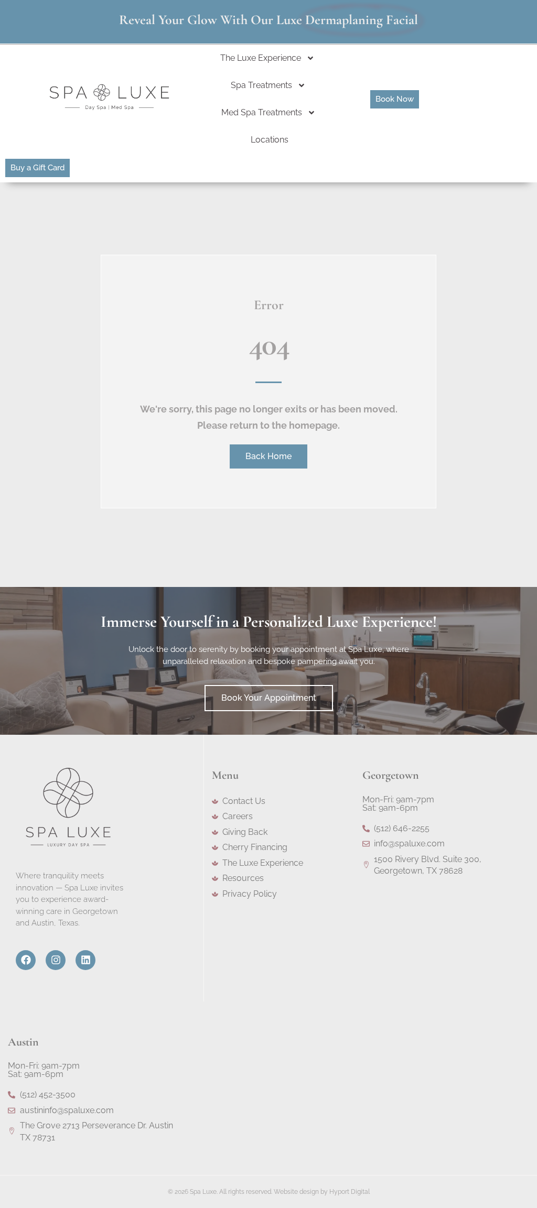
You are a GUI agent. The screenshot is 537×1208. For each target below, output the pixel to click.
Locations (269, 140)
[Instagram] (56, 960)
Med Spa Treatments (261, 112)
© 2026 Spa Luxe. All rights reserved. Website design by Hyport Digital (269, 1191)
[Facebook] (26, 960)
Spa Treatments (261, 85)
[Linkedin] (85, 960)
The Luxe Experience (260, 58)
